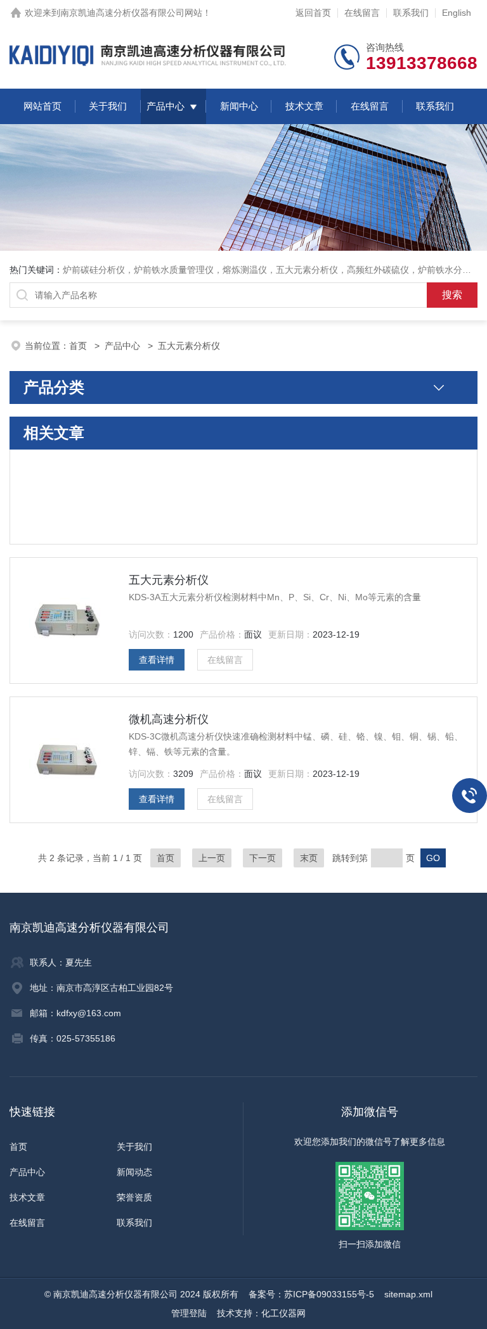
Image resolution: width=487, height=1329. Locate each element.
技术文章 (304, 106)
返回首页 (313, 13)
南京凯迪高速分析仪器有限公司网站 (131, 13)
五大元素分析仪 (169, 580)
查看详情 (156, 660)
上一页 (211, 858)
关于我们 (108, 106)
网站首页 (42, 106)
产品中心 (165, 106)
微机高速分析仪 (169, 719)
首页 (79, 346)
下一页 (262, 858)
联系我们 (411, 13)
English (456, 13)
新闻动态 (134, 1172)
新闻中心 (239, 106)
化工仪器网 (283, 1313)
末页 (309, 858)
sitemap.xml (408, 1294)
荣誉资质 (134, 1197)
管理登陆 (189, 1313)
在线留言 (362, 13)
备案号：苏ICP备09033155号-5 (311, 1294)
